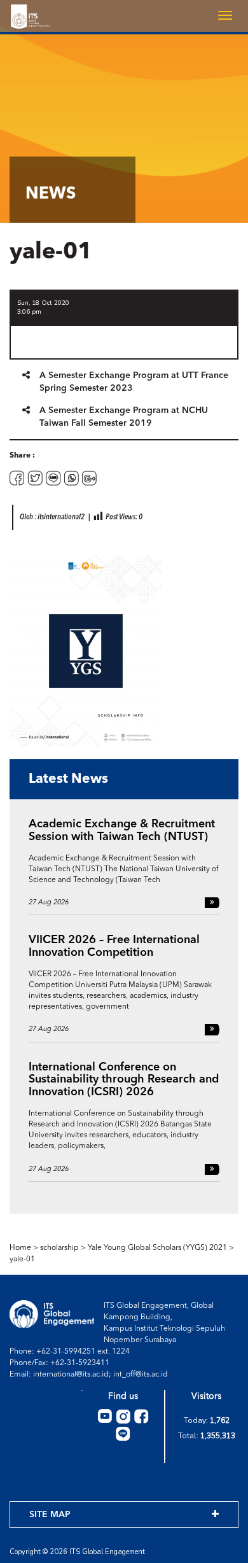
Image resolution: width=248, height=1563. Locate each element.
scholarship (59, 1248)
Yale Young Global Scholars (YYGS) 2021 (157, 1248)
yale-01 (22, 1259)
